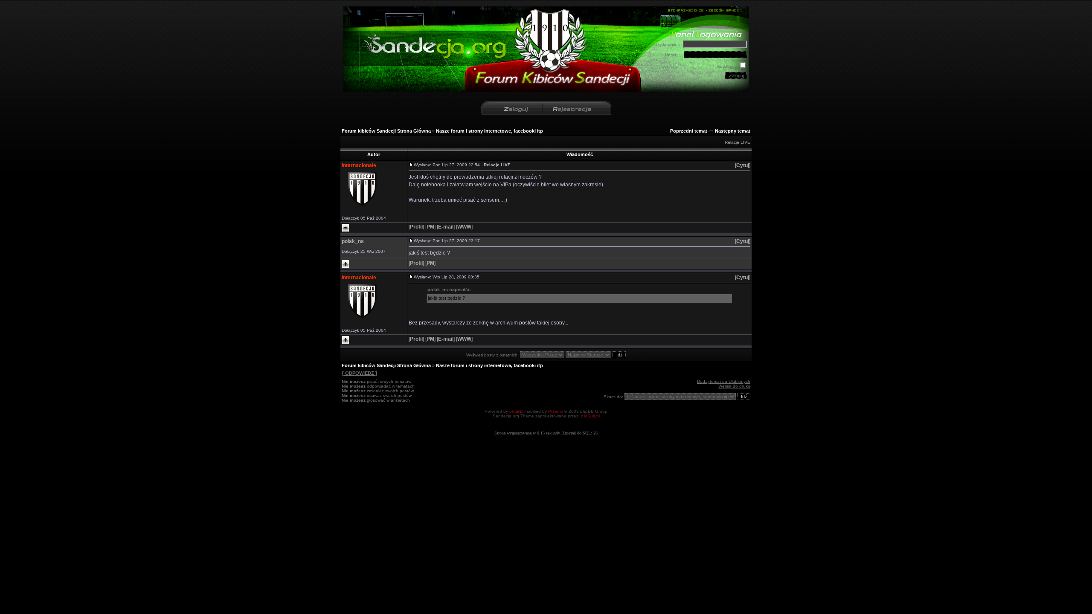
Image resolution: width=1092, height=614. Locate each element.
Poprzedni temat (688, 130)
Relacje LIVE (737, 142)
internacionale (359, 165)
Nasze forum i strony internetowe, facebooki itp (489, 130)
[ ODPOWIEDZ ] (359, 373)
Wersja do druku (734, 386)
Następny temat (732, 130)
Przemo (555, 411)
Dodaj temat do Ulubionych (723, 381)
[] (742, 165)
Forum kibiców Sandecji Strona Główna (386, 130)
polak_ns (353, 241)
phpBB (516, 411)
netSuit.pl (590, 416)
